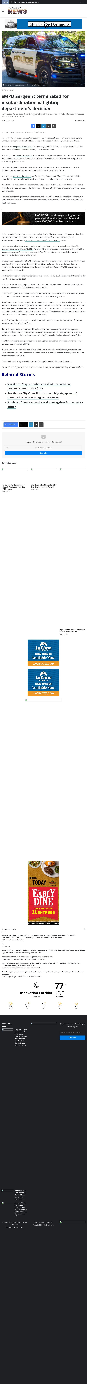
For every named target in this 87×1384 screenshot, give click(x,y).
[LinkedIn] (43, 126)
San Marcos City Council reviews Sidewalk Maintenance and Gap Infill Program (13, 487)
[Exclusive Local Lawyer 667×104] (43, 218)
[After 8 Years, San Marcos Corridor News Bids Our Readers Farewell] (43, 475)
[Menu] (3, 11)
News (11, 90)
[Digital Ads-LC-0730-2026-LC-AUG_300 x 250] (43, 665)
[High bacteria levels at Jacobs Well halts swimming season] (72, 548)
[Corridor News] (17, 11)
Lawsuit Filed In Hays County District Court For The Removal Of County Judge (21, 1207)
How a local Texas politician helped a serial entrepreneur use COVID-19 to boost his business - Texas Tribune (43, 950)
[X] (38, 126)
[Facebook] (33, 126)
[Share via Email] (48, 126)
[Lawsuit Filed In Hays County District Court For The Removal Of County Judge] (7, 1206)
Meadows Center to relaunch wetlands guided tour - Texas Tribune (27, 957)
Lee (3, 944)
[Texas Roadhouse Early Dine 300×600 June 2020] (43, 924)
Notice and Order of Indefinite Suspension (42, 240)
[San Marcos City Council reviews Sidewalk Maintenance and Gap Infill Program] (14, 475)
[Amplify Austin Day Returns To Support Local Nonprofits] (7, 1193)
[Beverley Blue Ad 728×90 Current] (43, 24)
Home (5, 90)
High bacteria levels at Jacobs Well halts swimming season (72, 631)
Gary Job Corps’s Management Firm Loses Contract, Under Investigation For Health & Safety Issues (21, 1036)
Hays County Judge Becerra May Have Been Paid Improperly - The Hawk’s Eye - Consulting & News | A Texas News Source (43, 973)
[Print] (54, 126)
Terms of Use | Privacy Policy (14, 1227)
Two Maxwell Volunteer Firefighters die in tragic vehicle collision (29, 2)
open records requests (22, 176)
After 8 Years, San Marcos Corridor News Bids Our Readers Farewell (43, 486)
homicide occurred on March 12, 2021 (17, 249)
